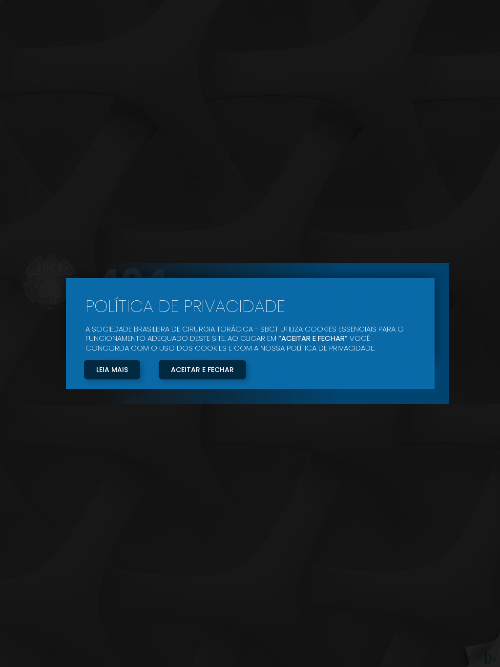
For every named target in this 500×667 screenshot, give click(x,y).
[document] (250, 333)
